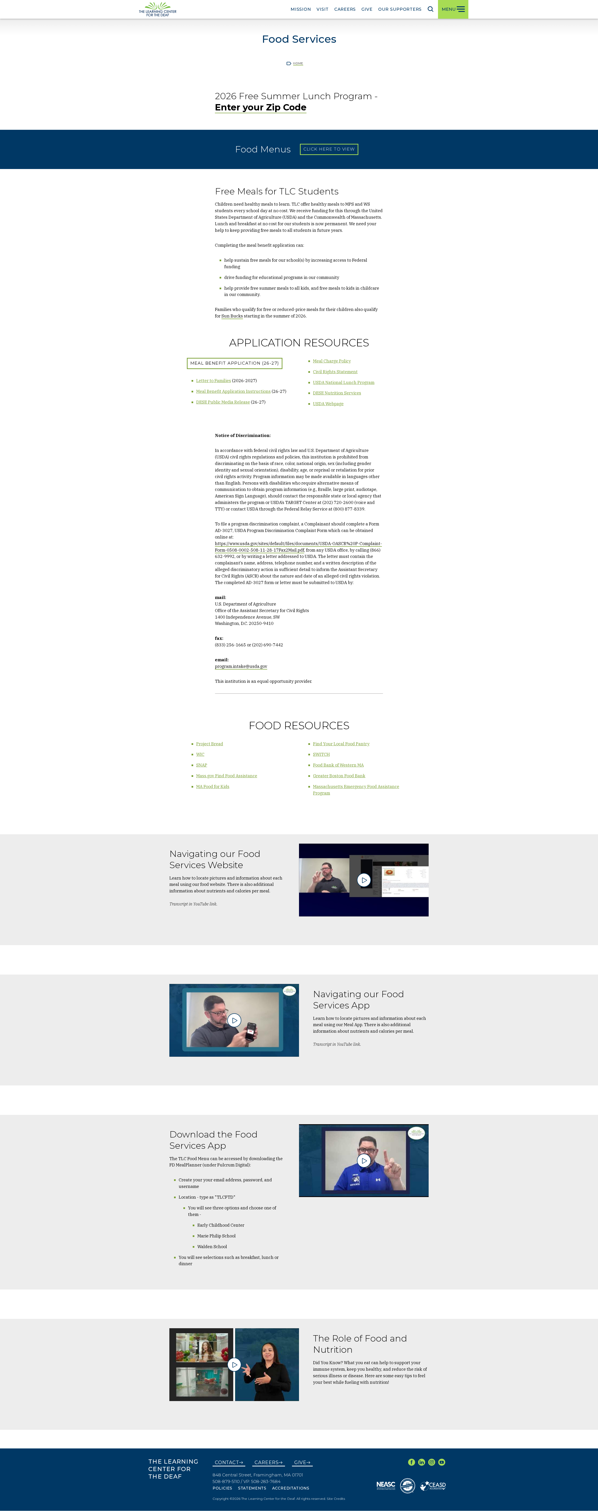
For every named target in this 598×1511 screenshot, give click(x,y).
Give (367, 9)
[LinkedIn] (421, 1462)
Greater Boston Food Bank (339, 775)
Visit (323, 9)
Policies (222, 1488)
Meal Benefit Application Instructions (233, 391)
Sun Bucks (232, 316)
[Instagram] (431, 1462)
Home (298, 63)
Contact (227, 1462)
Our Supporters (400, 9)
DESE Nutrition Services (337, 393)
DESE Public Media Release (223, 402)
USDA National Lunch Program (343, 382)
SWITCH (321, 754)
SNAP (201, 765)
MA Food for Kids (212, 786)
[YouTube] (441, 1462)
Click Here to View (329, 149)
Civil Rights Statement (335, 371)
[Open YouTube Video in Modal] (364, 881)
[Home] (157, 9)
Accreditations (290, 1488)
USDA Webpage (328, 403)
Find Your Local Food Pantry (341, 744)
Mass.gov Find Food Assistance (226, 775)
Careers (345, 9)
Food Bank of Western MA (338, 765)
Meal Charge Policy (332, 361)
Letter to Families (213, 380)
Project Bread (209, 744)
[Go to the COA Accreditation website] (407, 1485)
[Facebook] (411, 1462)
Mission (301, 9)
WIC (200, 754)
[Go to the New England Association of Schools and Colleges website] (386, 1485)
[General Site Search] (430, 9)
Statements (252, 1488)
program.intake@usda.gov (241, 666)
